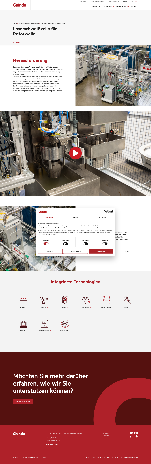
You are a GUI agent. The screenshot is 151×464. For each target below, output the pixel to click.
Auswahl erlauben (75, 251)
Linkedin (106, 433)
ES (134, 1)
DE (132, 1)
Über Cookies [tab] (102, 217)
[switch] (65, 243)
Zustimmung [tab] (49, 217)
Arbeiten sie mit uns (114, 1)
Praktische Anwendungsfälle (97, 1)
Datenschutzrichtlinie (95, 457)
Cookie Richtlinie (114, 457)
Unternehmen (83, 1)
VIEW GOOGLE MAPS (52, 444)
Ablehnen (50, 251)
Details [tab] (75, 217)
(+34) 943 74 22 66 (54, 438)
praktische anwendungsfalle (29, 23)
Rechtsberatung (131, 457)
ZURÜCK (18, 42)
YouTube (106, 435)
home (15, 23)
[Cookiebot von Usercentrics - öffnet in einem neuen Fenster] (105, 211)
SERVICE (133, 6)
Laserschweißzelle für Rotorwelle (53, 23)
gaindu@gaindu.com (53, 440)
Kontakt (125, 1)
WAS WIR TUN (96, 6)
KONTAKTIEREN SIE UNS (23, 401)
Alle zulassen (101, 251)
